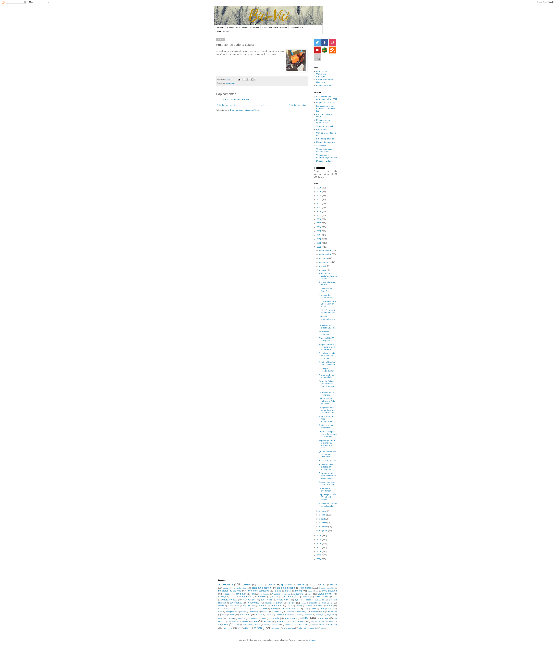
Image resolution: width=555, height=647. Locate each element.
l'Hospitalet (326, 608)
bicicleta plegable (286, 587)
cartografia (298, 594)
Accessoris (321, 146)
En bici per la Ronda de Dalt (326, 369)
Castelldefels (325, 593)
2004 (319, 559)
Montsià (314, 612)
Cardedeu (276, 594)
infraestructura (290, 608)
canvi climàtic (264, 594)
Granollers (230, 609)
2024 (319, 195)
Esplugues (248, 606)
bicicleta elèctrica (261, 587)
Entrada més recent (226, 105)
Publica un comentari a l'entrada (234, 99)
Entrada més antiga (298, 105)
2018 (319, 219)
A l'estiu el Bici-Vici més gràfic (327, 339)
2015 (319, 231)
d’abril (322, 519)
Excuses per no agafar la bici (323, 121)
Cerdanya (222, 597)
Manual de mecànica (325, 142)
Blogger (312, 640)
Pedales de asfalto (327, 460)
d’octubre (323, 258)
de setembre (325, 262)
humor (274, 609)
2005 (319, 555)
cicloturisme (245, 596)
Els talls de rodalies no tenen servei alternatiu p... (327, 355)
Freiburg (298, 606)
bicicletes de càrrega (229, 590)
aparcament (286, 585)
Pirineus (221, 618)
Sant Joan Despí (298, 621)
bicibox (226, 588)
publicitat (253, 618)
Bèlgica (323, 585)
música (224, 615)
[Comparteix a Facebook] (252, 79)
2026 (319, 188)
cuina (335, 597)
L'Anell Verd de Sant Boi (325, 289)
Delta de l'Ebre (320, 600)
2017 (319, 223)
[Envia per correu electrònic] (244, 79)
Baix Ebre (313, 585)
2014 (319, 235)
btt (253, 594)
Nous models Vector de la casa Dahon (328, 275)
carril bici (287, 594)
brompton (241, 593)
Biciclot (278, 591)
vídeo (258, 628)
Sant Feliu (281, 621)
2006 (319, 551)
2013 (319, 239)
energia (303, 603)
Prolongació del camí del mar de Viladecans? (327, 475)
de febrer (323, 526)
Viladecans (289, 628)
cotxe (327, 597)
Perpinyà (319, 615)
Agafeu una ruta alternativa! (326, 426)
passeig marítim (284, 614)
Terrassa (276, 624)
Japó (314, 609)
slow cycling (247, 624)
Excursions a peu (297, 27)
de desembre (325, 250)
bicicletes (306, 587)
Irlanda (306, 609)
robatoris (274, 618)
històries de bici (242, 609)
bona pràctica (329, 590)
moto (323, 612)
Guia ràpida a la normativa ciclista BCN (326, 98)
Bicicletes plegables (325, 139)
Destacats (220, 27)
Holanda (254, 609)
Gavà (329, 606)
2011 (319, 247)
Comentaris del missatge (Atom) (245, 110)
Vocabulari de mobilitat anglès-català (326, 156)
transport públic (301, 624)
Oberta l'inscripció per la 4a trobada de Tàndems (328, 434)
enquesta (313, 603)
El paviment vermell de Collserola (328, 504)
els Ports (291, 603)
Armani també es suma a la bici (326, 376)
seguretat (223, 624)
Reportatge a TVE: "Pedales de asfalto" (327, 497)
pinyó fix (330, 615)
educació (268, 603)
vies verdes (275, 628)
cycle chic (283, 599)
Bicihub (288, 591)
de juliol (323, 270)
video (246, 628)
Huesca (264, 609)
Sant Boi (267, 621)
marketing (254, 612)
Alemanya (246, 585)
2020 (319, 211)
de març (323, 523)
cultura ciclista (229, 599)
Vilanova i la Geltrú (307, 628)
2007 (319, 547)
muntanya (332, 611)
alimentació (260, 585)
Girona (220, 609)
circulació (262, 597)
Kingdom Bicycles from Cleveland (327, 363)
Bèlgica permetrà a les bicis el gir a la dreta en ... (327, 347)
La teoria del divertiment (325, 489)
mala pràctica (231, 612)
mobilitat (276, 611)
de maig (323, 515)
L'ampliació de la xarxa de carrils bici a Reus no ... (327, 410)
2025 (319, 191)
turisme (321, 624)
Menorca (265, 612)
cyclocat (298, 600)
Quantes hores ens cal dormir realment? (327, 454)
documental (236, 602)
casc (310, 594)
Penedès (308, 615)
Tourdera (288, 624)
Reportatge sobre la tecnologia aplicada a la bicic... (327, 444)
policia (230, 618)
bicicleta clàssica (241, 588)
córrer (317, 597)
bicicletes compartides (326, 588)
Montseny (301, 611)
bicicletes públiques (258, 590)
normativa (244, 614)
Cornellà (305, 597)
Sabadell (245, 622)
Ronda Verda (291, 618)
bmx (317, 591)
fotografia (276, 605)
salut (254, 621)
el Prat (279, 603)
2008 (319, 543)
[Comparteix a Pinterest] (255, 79)
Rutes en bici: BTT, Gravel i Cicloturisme (243, 27)
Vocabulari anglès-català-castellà (324, 150)
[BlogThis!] (246, 79)
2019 (319, 215)
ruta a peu (322, 618)
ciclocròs (233, 597)
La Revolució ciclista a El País (327, 326)
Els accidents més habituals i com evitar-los (326, 108)
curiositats (249, 599)
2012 (319, 243)
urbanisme (332, 624)
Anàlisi (271, 584)
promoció (241, 619)
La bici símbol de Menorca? (326, 393)
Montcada (290, 612)
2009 (319, 539)
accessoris (230, 83)
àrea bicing (302, 585)
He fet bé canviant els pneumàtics (327, 311)
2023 (319, 199)
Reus (264, 619)
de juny (322, 511)
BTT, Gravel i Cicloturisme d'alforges (322, 73)
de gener (323, 530)
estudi (261, 605)
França (289, 606)
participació (270, 615)
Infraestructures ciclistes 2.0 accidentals (326, 466)
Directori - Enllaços (324, 161)
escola (221, 606)
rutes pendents (232, 621)
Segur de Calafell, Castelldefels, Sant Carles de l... (327, 385)
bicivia (310, 591)
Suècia (257, 625)
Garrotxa (319, 606)
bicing (298, 590)
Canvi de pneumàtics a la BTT (327, 319)
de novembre (325, 254)
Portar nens (321, 129)
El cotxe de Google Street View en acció (327, 303)
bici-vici (333, 585)
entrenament (326, 603)
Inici (261, 105)
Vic (239, 628)
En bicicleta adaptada (324, 333)
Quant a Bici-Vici (222, 32)
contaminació (289, 596)
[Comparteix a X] (249, 79)
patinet (299, 615)
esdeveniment (233, 606)
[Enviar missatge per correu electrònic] (239, 79)
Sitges (237, 625)
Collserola (275, 597)
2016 (319, 227)
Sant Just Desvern (317, 621)
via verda (227, 628)
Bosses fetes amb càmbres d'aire (327, 483)
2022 (319, 203)
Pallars (259, 615)
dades (308, 600)
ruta (305, 618)
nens (232, 614)
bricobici (227, 594)
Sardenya (330, 621)
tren (314, 624)
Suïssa (266, 624)
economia (253, 602)
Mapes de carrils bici (325, 102)
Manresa (243, 612)
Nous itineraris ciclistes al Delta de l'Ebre (327, 401)
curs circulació (267, 600)
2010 (319, 535)
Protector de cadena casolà (326, 296)
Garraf (309, 606)
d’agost (322, 266)
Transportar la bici (324, 126)
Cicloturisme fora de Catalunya (274, 27)
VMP (322, 628)
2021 (319, 207)
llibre (220, 612)
